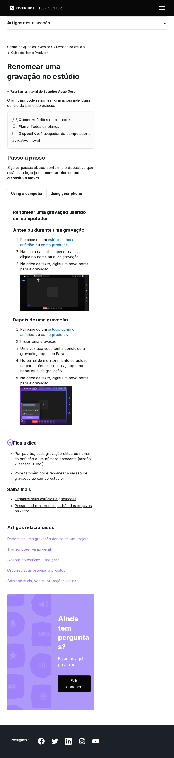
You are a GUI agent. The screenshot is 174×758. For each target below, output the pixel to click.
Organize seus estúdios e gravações (45, 499)
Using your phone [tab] (66, 193)
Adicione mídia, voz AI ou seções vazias (41, 580)
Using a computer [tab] (27, 193)
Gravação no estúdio (69, 47)
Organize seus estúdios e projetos (36, 570)
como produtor (54, 245)
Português (19, 740)
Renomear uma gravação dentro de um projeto (48, 539)
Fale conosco (74, 683)
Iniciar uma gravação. (38, 341)
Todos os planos (45, 126)
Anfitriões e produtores (52, 119)
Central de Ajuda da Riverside (28, 47)
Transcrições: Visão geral (29, 549)
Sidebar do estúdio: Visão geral (33, 560)
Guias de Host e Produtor (29, 53)
